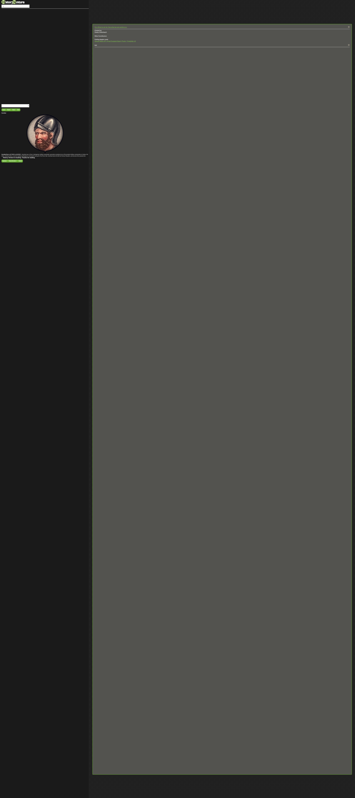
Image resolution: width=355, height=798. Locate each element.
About (20, 161)
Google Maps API (100, 41)
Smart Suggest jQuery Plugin (116, 41)
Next (13, 109)
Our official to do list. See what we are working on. (111, 27)
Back (8, 109)
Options (4, 161)
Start (3, 109)
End (18, 109)
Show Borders (13, 161)
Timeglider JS (131, 41)
